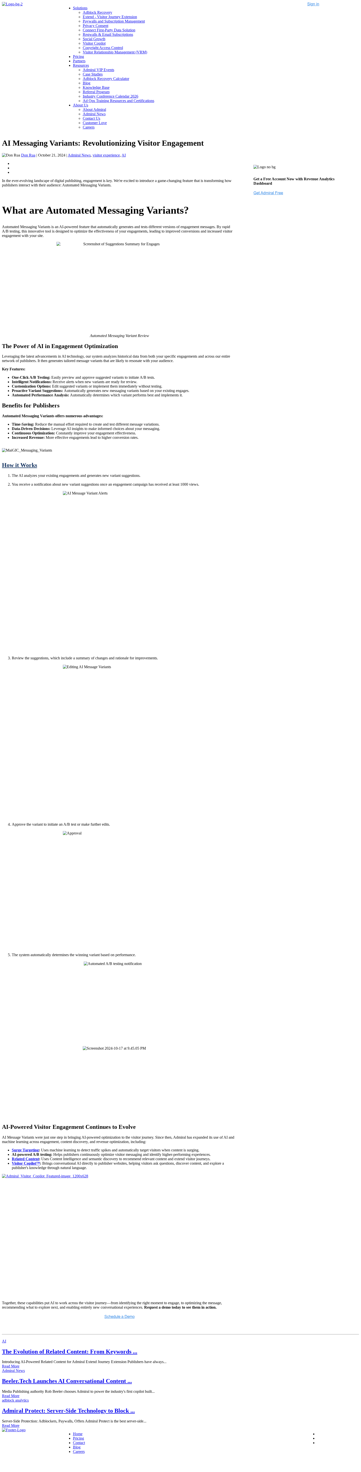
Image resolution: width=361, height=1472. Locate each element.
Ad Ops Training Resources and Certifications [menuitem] (118, 101)
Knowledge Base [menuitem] (96, 87)
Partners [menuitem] (79, 61)
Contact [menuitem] (79, 1443)
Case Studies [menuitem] (93, 74)
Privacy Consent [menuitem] (95, 26)
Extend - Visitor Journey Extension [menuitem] (110, 17)
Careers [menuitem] (89, 127)
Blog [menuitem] (86, 83)
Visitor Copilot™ (26, 1163)
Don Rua (28, 155)
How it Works (19, 465)
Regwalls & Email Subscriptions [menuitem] (108, 34)
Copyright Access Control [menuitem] (103, 48)
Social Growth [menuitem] (94, 39)
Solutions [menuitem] (80, 8)
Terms (60, 1464)
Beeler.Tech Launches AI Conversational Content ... (67, 1381)
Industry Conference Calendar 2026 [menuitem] (110, 96)
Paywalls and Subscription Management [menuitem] (114, 21)
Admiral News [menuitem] (94, 114)
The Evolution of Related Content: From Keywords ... (69, 1351)
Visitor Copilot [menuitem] (94, 43)
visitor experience (106, 155)
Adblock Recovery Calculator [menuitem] (106, 79)
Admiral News (79, 155)
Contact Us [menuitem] (91, 118)
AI (124, 155)
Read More (10, 1366)
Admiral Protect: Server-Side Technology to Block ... (68, 1410)
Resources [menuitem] (81, 65)
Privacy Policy (41, 1464)
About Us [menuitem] (80, 105)
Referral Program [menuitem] (96, 92)
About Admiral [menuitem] (94, 109)
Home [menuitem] (78, 1434)
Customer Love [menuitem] (95, 123)
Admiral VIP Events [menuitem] (98, 70)
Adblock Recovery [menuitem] (97, 12)
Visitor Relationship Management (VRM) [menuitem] (115, 52)
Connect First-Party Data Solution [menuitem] (109, 30)
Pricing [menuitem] (78, 56)
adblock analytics (15, 1400)
